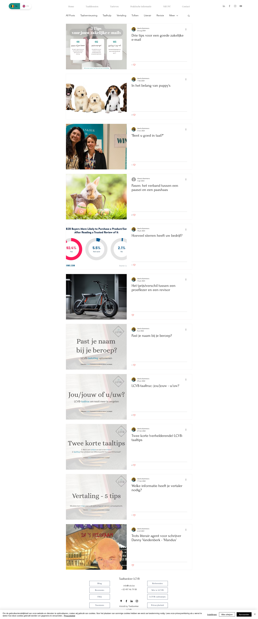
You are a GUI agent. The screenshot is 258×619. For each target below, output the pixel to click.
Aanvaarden (244, 614)
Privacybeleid (69, 615)
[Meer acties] (186, 29)
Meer (172, 15)
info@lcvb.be (129, 585)
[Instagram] (235, 6)
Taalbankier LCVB (129, 578)
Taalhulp (107, 15)
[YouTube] (240, 6)
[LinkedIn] (223, 6)
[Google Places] (121, 601)
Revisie (160, 15)
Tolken (135, 15)
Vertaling (121, 15)
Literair (147, 15)
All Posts (70, 15)
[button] (188, 16)
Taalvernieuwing (88, 15)
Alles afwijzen (227, 614)
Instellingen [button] (212, 614)
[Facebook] (229, 6)
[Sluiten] (254, 614)
